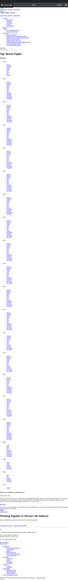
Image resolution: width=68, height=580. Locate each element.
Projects (9, 24)
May (8, 71)
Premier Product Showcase (14, 40)
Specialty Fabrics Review (13, 548)
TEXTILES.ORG (7, 5)
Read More (3, 504)
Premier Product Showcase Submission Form (18, 42)
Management (10, 26)
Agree (2, 510)
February (9, 66)
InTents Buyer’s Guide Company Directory (18, 37)
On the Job (9, 23)
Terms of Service (4, 542)
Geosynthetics (10, 549)
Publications (6, 546)
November (9, 97)
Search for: (3, 48)
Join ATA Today (11, 573)
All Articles (10, 20)
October (9, 95)
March (8, 68)
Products (9, 21)
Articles (5, 18)
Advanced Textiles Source (13, 554)
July (8, 74)
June (8, 72)
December (9, 98)
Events (5, 29)
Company (5, 557)
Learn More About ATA (6, 525)
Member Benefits (11, 570)
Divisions (9, 561)
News (4, 27)
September (9, 94)
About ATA (10, 558)
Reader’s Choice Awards (13, 39)
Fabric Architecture (12, 555)
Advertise (9, 567)
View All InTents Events (13, 30)
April (8, 69)
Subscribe (10, 9)
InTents (9, 551)
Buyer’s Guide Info (12, 34)
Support (5, 564)
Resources (6, 33)
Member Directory (11, 572)
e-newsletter (16, 9)
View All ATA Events (12, 32)
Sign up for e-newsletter (20, 525)
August (8, 75)
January (9, 65)
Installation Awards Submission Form (16, 36)
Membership (6, 569)
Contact (9, 566)
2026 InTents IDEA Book (13, 45)
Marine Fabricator (11, 552)
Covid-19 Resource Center (14, 43)
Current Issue (3, 9)
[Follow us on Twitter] (6, 579)
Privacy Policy (4, 512)
